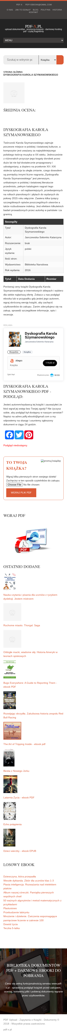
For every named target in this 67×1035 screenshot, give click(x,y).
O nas (10, 10)
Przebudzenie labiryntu (16, 912)
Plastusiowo (10, 908)
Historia (57, 10)
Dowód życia (10, 924)
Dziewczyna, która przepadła (19, 876)
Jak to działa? (23, 10)
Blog (35, 10)
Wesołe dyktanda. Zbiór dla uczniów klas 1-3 (28, 880)
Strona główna (13, 72)
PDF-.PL (33, 26)
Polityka (45, 10)
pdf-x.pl (7, 1029)
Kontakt (33, 12)
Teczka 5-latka (11, 928)
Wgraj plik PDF (21, 492)
